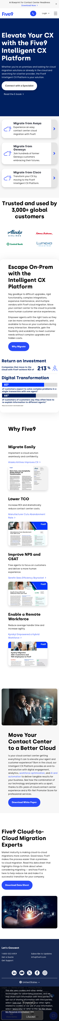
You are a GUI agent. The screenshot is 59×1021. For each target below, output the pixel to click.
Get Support (7, 960)
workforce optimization (32, 773)
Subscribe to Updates (41, 954)
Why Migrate (19, 346)
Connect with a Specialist (19, 85)
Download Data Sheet (17, 885)
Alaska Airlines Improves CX (23, 462)
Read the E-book (13, 94)
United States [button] (30, 982)
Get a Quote (8, 957)
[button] (56, 4)
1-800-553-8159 (33, 13)
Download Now (28, 5)
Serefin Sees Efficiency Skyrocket (26, 578)
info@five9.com (38, 957)
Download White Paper (24, 802)
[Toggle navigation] (56, 13)
